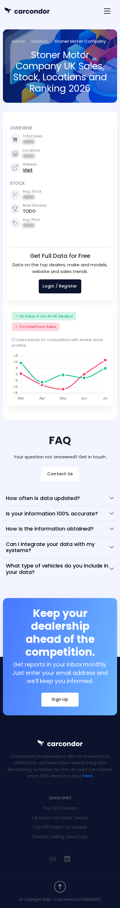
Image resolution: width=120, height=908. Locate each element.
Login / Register (60, 286)
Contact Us (60, 474)
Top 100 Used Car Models (60, 827)
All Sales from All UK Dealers (46, 316)
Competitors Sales (38, 326)
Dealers (39, 41)
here (87, 776)
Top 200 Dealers (60, 808)
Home (18, 41)
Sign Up (60, 699)
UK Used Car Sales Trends (60, 818)
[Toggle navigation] (107, 11)
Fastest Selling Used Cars (60, 836)
